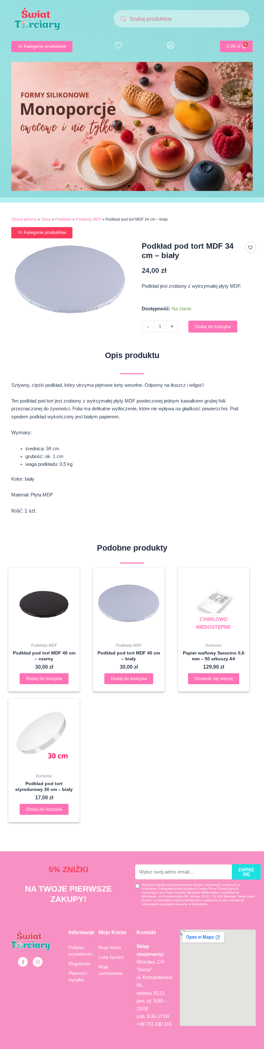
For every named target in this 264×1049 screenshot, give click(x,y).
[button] (123, 186)
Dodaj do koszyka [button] (44, 678)
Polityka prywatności (81, 950)
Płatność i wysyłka (78, 976)
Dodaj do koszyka (213, 326)
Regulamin (79, 963)
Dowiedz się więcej (213, 678)
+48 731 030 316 (154, 1024)
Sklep (46, 219)
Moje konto (110, 947)
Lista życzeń (111, 957)
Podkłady (63, 219)
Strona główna (24, 219)
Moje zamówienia (111, 970)
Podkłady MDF (88, 219)
